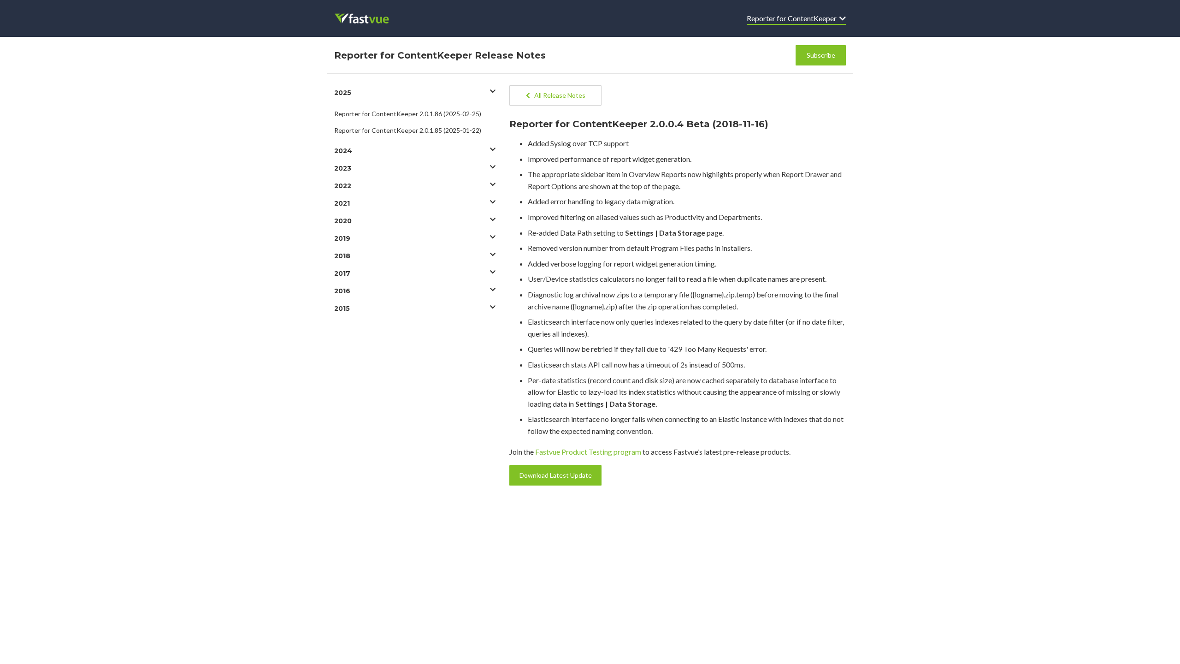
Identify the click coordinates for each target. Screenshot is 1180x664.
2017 (342, 273)
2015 (342, 308)
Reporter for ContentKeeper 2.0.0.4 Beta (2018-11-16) (638, 124)
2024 (343, 151)
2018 (342, 256)
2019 (342, 238)
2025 (342, 93)
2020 (343, 221)
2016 (342, 291)
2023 (342, 168)
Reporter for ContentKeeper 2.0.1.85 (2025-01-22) (407, 130)
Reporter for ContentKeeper (793, 18)
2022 (342, 186)
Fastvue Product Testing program (588, 451)
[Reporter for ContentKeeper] (368, 18)
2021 (342, 203)
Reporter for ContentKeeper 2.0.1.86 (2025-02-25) (407, 114)
